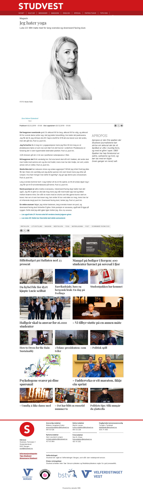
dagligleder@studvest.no (108, 427)
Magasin (55, 13)
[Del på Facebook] (115, 125)
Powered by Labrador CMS (71, 488)
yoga (67, 226)
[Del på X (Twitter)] (118, 125)
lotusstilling (36, 226)
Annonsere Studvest (28, 458)
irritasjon (25, 226)
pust (87, 226)
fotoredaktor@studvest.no (82, 439)
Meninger (43, 13)
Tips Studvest (25, 456)
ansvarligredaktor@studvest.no (57, 427)
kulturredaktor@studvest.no (83, 427)
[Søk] (113, 15)
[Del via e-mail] (121, 125)
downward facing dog (101, 226)
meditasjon (58, 226)
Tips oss (104, 13)
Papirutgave (90, 13)
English (66, 13)
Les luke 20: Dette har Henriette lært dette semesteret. (43, 218)
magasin (48, 226)
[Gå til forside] (41, 6)
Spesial (77, 13)
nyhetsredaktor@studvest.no (56, 439)
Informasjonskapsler (28, 454)
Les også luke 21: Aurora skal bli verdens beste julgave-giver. (46, 214)
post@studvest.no (26, 448)
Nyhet (21, 13)
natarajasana (77, 226)
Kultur (31, 13)
